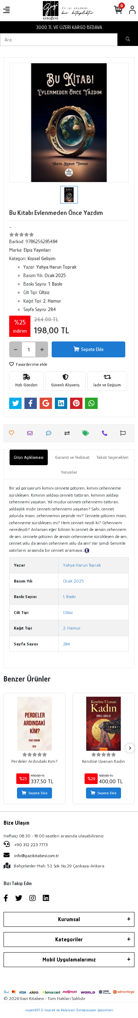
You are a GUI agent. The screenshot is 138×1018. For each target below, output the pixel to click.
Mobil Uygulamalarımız (69, 959)
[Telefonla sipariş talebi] (106, 433)
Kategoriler (69, 939)
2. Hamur (72, 628)
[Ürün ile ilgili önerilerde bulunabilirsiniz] (125, 433)
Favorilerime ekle (31, 364)
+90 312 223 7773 (30, 844)
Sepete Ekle (92, 349)
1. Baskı (69, 596)
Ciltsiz (68, 612)
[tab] (29, 457)
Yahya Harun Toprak (82, 565)
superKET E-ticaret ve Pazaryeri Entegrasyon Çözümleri (69, 1010)
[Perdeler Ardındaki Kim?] (34, 724)
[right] (130, 748)
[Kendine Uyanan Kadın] (103, 724)
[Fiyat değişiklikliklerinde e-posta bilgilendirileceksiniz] (87, 433)
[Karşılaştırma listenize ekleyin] (69, 433)
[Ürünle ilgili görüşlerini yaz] (50, 433)
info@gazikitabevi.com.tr (36, 855)
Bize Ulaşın (16, 823)
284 (66, 644)
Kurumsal (69, 919)
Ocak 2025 (73, 581)
